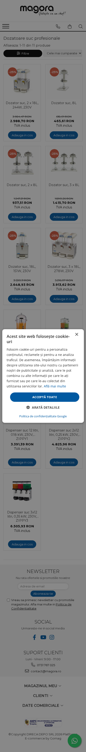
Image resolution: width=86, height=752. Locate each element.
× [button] (76, 334)
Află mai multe (55, 386)
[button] (43, 407)
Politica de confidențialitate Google (43, 416)
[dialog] (43, 376)
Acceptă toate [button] (44, 397)
